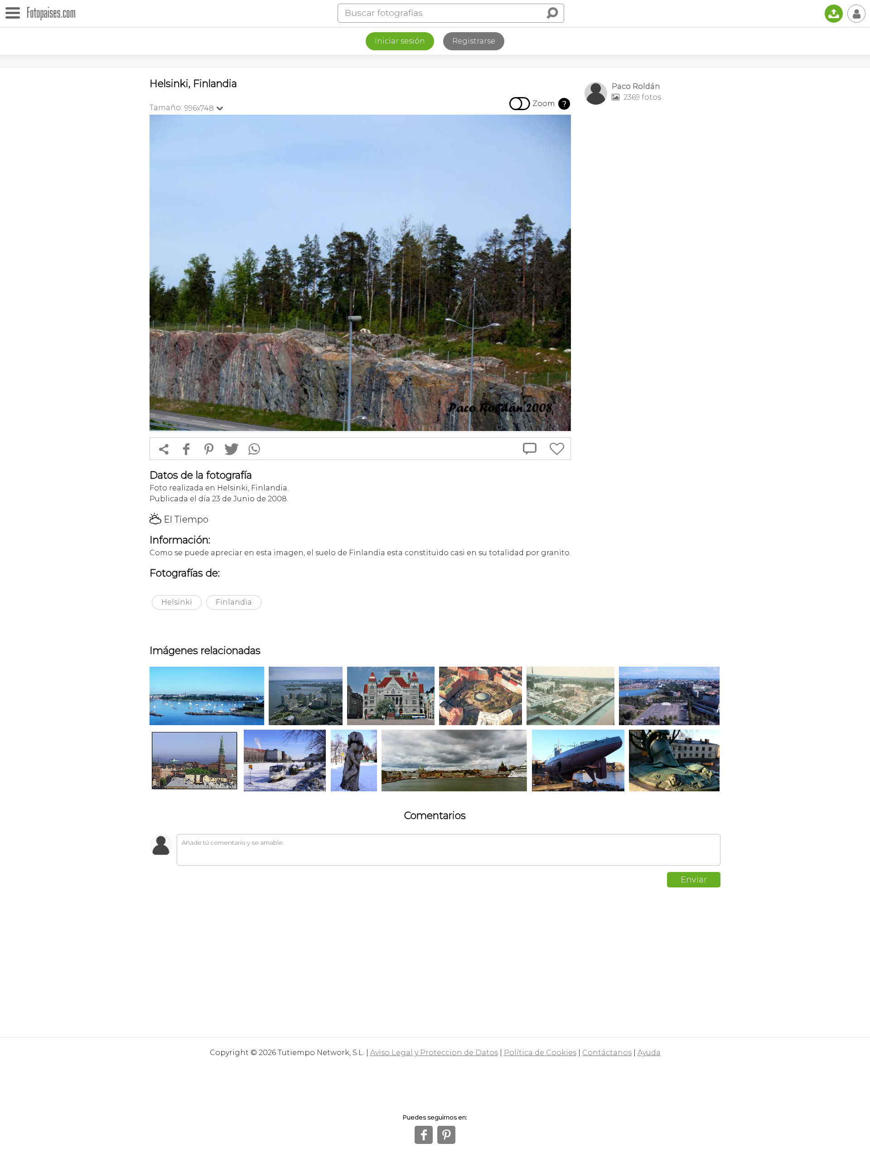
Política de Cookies (540, 1052)
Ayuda (649, 1052)
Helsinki (176, 602)
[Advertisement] (652, 254)
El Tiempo (179, 519)
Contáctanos (607, 1052)
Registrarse (473, 41)
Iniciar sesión (400, 41)
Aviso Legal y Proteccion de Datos (434, 1052)
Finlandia (234, 602)
